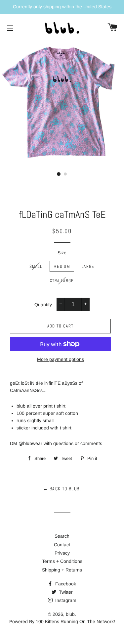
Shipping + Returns (62, 569)
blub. (71, 614)
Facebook (65, 583)
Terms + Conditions (62, 561)
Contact (62, 544)
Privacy (62, 553)
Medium (62, 266)
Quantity (43, 304)
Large (88, 266)
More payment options (60, 359)
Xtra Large (62, 280)
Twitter (65, 592)
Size (62, 252)
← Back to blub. (62, 489)
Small (35, 266)
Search (62, 536)
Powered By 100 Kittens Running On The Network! (62, 621)
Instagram (65, 600)
